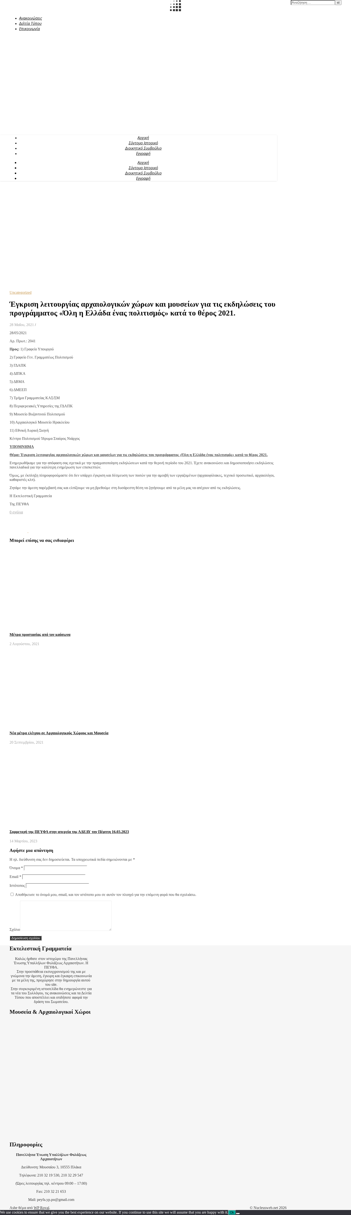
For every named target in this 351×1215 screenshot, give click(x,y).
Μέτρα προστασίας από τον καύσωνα (40, 634)
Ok (232, 1212)
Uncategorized (21, 292)
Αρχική (143, 137)
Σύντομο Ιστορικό (143, 143)
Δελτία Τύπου (30, 23)
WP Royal (41, 1208)
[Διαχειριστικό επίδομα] (37, 531)
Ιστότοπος (17, 885)
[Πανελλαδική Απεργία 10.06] (19, 531)
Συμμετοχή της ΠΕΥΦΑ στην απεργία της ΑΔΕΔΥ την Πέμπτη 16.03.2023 (69, 832)
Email (15, 877)
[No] (238, 1213)
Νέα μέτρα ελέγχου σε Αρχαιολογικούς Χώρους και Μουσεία (59, 733)
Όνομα (16, 868)
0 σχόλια (16, 512)
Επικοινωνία (29, 28)
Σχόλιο (15, 929)
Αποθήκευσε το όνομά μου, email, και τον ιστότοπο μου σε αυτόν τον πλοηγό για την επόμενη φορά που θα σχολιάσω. (105, 895)
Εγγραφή (143, 153)
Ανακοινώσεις (30, 18)
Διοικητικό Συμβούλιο (143, 148)
